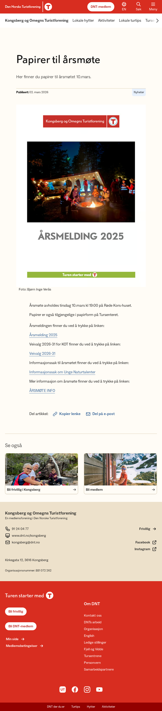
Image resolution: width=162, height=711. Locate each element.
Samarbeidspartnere (99, 669)
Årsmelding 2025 (43, 335)
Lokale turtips (130, 20)
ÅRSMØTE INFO (42, 390)
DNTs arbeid (92, 622)
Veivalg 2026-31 (42, 353)
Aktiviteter (106, 20)
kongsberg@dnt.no (26, 542)
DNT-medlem (101, 7)
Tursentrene (92, 656)
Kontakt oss (92, 615)
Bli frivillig (15, 611)
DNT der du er (56, 707)
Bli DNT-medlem (20, 626)
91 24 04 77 (20, 529)
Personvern (92, 663)
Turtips (75, 707)
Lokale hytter (83, 20)
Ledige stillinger (95, 642)
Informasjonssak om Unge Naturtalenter (62, 372)
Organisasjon (93, 629)
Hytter (91, 707)
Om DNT (92, 604)
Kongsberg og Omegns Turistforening (36, 20)
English (89, 636)
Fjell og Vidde (93, 649)
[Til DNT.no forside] (28, 6)
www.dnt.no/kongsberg (29, 536)
